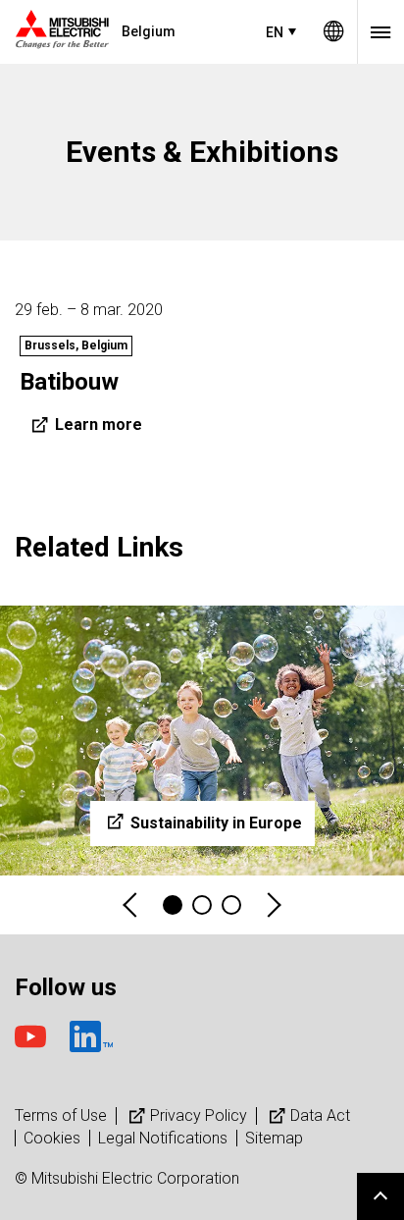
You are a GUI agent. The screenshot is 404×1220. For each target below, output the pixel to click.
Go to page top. (380, 1196)
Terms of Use (61, 1115)
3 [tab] (231, 905)
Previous (131, 905)
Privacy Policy (198, 1115)
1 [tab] (172, 905)
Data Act (320, 1115)
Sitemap (274, 1138)
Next (272, 905)
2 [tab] (202, 905)
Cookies (52, 1138)
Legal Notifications (162, 1138)
